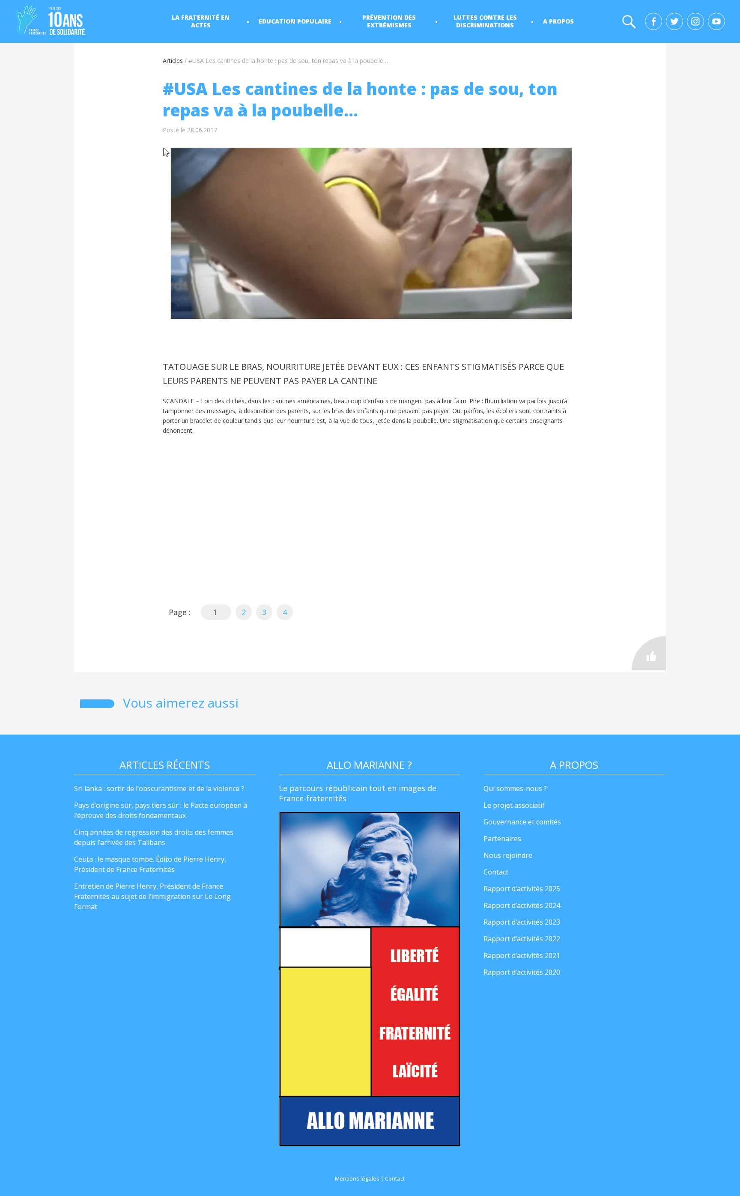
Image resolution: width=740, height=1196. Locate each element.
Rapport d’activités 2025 (521, 888)
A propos (558, 21)
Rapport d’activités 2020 (521, 972)
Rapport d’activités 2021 (521, 955)
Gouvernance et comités (522, 822)
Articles (173, 61)
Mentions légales (357, 1178)
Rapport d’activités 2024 (521, 905)
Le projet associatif (514, 805)
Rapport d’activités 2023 (521, 922)
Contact (495, 872)
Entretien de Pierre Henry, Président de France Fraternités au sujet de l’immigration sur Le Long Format (152, 896)
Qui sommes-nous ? (515, 788)
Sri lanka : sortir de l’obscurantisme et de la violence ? (159, 788)
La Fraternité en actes (201, 21)
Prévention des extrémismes (389, 21)
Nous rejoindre (507, 855)
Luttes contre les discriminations (485, 21)
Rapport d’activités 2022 (521, 938)
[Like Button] (649, 653)
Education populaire (295, 21)
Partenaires (502, 838)
